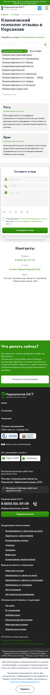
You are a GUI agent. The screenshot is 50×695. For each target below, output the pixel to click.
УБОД (40, 78)
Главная (4, 15)
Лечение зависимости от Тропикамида (20, 59)
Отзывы (15, 15)
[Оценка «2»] (11, 212)
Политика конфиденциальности (16, 640)
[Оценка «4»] (23, 212)
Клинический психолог (33, 37)
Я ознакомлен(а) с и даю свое (26, 221)
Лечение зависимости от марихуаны (19, 74)
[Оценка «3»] (17, 212)
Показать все (9, 94)
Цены (4, 403)
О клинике (6, 411)
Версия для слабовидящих (18, 444)
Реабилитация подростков (15, 89)
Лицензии (6, 419)
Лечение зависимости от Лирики (17, 63)
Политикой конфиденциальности (32, 219)
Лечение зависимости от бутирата (18, 85)
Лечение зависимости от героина (18, 78)
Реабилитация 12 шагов (13, 70)
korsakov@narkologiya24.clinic (25, 269)
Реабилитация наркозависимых (17, 55)
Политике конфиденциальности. (25, 682)
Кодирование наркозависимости (17, 66)
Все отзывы (35, 51)
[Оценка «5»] (28, 212)
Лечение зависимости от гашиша (17, 81)
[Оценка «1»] (5, 212)
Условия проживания (12, 426)
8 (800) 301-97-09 (25, 260)
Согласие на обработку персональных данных (23, 644)
